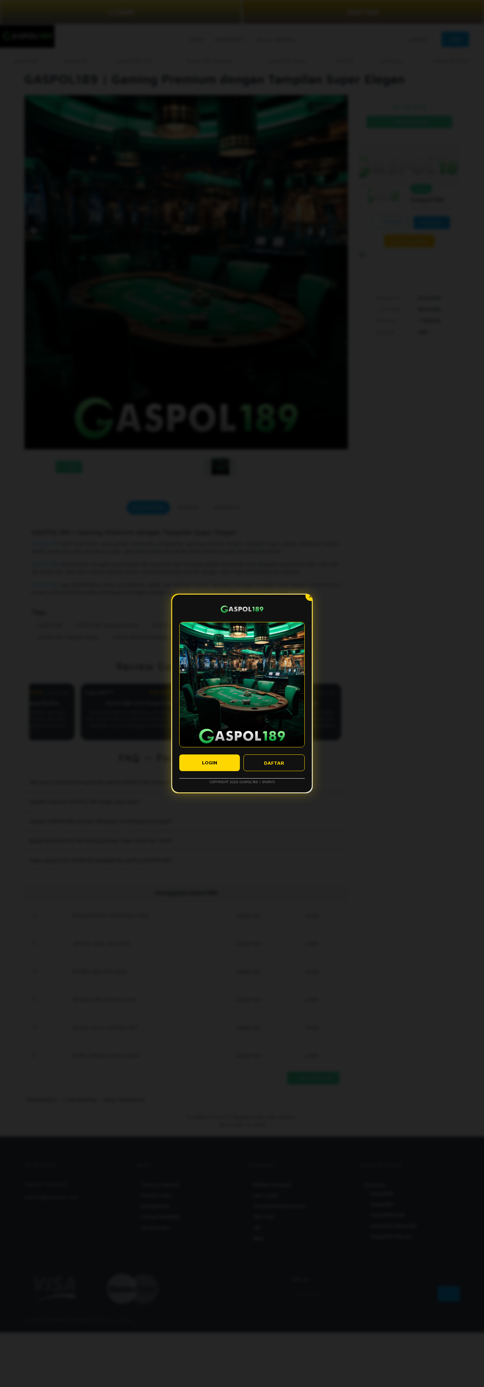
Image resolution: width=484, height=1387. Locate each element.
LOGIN (209, 762)
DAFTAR (274, 763)
